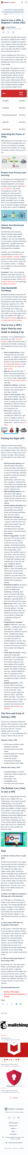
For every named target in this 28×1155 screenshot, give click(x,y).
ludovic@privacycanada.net (15, 1142)
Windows (17, 364)
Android (8, 364)
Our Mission (13, 1134)
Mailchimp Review (6, 1038)
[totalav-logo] (14, 1077)
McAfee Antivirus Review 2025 (9, 1064)
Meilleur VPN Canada (11, 992)
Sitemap (22, 1148)
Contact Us (15, 1148)
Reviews (13, 1128)
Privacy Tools (13, 1125)
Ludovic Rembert (11, 27)
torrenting (13, 318)
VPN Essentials (13, 1123)
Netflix (5, 284)
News (13, 1131)
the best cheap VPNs (17, 380)
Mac (16, 366)
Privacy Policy (7, 1148)
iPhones (11, 366)
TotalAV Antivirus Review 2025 (9, 1090)
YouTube (12, 284)
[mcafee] (14, 1051)
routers (10, 369)
